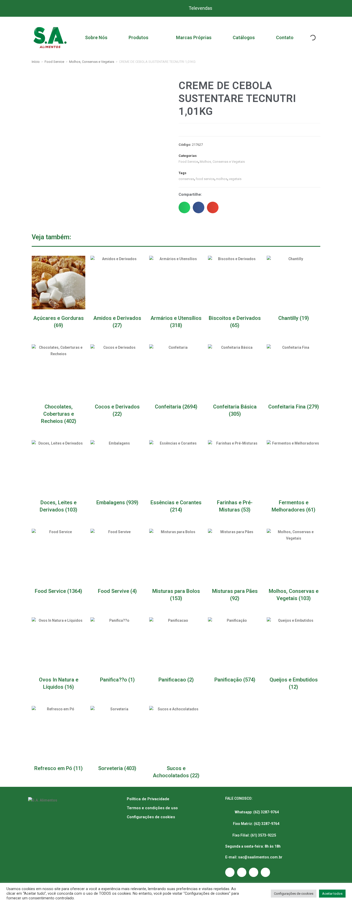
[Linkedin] (265, 872)
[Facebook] (241, 872)
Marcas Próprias (194, 37)
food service (205, 179)
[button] (184, 207)
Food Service (54, 62)
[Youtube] (253, 872)
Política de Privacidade (148, 799)
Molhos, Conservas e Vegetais (91, 62)
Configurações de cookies (151, 817)
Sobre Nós (96, 37)
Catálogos (244, 37)
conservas (186, 179)
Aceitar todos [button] (332, 894)
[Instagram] (229, 872)
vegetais (235, 179)
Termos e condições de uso (152, 808)
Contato (285, 37)
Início (36, 62)
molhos (221, 179)
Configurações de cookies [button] (293, 894)
